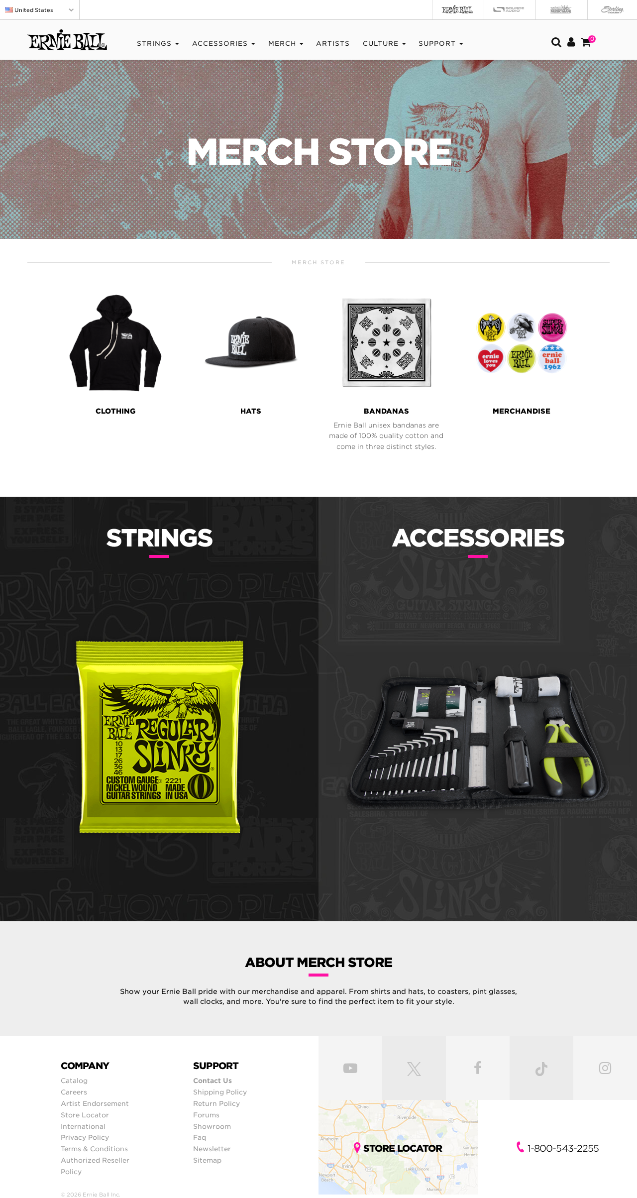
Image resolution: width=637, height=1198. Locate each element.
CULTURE (381, 43)
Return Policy (216, 1103)
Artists (333, 43)
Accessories (220, 43)
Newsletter (212, 1149)
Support (437, 43)
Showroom (212, 1126)
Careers (74, 1092)
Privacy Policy (85, 1137)
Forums (206, 1115)
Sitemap (207, 1160)
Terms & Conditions (94, 1149)
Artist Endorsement (95, 1103)
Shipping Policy (220, 1092)
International (83, 1126)
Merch (282, 43)
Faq (199, 1137)
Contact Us (212, 1081)
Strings (154, 43)
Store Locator (85, 1115)
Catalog (74, 1081)
